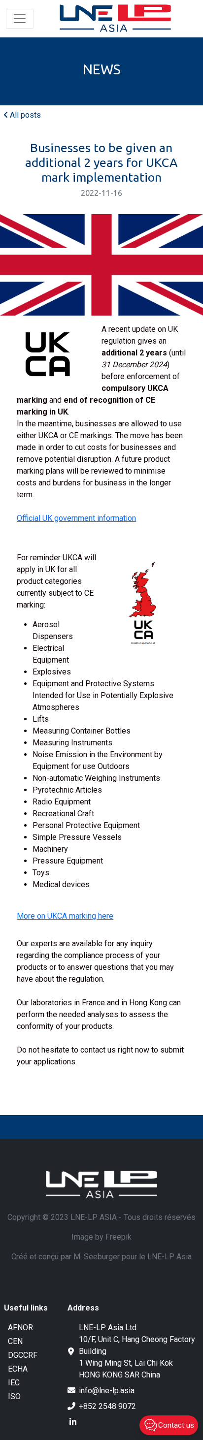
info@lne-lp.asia (107, 1390)
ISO (14, 1396)
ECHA (18, 1369)
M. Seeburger (96, 1256)
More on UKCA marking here (65, 916)
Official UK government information (76, 518)
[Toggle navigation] (20, 19)
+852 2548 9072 (107, 1406)
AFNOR (20, 1327)
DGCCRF (22, 1355)
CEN (15, 1341)
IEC (14, 1382)
